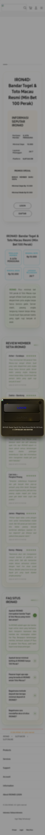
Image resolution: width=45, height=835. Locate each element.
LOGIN (21, 407)
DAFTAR (21, 417)
